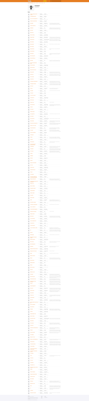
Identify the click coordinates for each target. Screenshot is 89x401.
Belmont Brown (32, 39)
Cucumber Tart (32, 97)
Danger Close (32, 102)
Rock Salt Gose (32, 306)
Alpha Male (31, 23)
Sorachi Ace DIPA (32, 332)
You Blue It (31, 390)
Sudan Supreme (32, 341)
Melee (31, 253)
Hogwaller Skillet (32, 190)
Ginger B (31, 160)
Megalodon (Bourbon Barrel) (34, 248)
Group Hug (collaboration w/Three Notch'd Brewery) (33, 177)
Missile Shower (32, 260)
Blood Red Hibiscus (32, 58)
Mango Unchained (32, 239)
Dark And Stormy (32, 104)
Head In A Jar (32, 183)
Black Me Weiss (32, 51)
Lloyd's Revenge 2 (32, 225)
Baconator (31, 30)
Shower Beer (32, 320)
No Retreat (31, 274)
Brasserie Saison (32, 67)
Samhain (31, 311)
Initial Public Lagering (33, 202)
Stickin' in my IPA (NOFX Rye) (34, 339)
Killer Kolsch (32, 216)
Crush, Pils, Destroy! (32, 95)
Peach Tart (31, 288)
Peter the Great (32, 290)
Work (31, 385)
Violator (31, 369)
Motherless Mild (32, 262)
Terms (41, 397)
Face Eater (31, 130)
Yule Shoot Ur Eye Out (33, 392)
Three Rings (31, 353)
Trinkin (30, 1)
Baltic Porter (31, 32)
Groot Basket (32, 174)
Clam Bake (31, 90)
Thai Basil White (32, 346)
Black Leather (32, 44)
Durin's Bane (31, 116)
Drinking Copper (32, 111)
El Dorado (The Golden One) (33, 123)
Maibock (31, 232)
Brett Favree (31, 74)
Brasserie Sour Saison (33, 69)
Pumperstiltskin (32, 297)
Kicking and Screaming (33, 211)
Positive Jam (32, 295)
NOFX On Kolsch (32, 267)
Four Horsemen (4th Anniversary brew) (32, 144)
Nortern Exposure (32, 276)
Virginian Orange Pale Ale (33, 374)
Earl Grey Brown (32, 118)
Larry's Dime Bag (32, 218)
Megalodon (31, 246)
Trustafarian (31, 362)
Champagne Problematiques (34, 81)
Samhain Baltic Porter (33, 313)
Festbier (31, 137)
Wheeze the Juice (32, 383)
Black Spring (32, 53)
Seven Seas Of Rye (32, 318)
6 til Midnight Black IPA (33, 16)
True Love (31, 360)
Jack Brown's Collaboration (33, 204)
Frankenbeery (32, 146)
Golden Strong (32, 167)
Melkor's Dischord (32, 255)
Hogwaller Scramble (32, 188)
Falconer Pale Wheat (33, 132)
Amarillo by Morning (32, 25)
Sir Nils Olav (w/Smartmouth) (34, 327)
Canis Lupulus (32, 76)
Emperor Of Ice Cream (33, 125)
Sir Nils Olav (31, 325)
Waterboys (31, 381)
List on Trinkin (45, 397)
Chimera (31, 88)
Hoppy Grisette (32, 197)
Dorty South (31, 109)
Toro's (31, 355)
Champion (41, 16)
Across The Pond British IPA (33, 18)
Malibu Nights (32, 234)
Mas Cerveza (32, 241)
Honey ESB (31, 195)
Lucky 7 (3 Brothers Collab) (33, 227)
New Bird (31, 269)
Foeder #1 (31, 139)
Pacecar (31, 283)
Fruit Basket (31, 148)
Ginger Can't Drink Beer (33, 162)
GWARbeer (31, 155)
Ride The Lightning (32, 304)
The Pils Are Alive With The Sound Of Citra (33, 349)
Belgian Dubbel (32, 37)
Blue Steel (31, 60)
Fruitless (31, 153)
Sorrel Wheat (32, 334)
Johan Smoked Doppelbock (33, 209)
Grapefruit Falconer (32, 169)
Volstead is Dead (32, 376)
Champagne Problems (33, 83)
